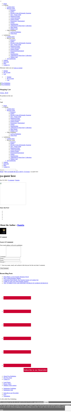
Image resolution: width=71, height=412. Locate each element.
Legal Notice (7, 382)
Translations (6, 396)
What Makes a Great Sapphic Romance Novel (16, 277)
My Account (6, 72)
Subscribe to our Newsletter (11, 393)
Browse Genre (11, 8)
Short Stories (13, 27)
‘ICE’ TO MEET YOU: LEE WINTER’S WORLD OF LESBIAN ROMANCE (25, 283)
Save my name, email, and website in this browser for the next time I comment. (23, 265)
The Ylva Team (7, 378)
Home (5, 3)
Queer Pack (13, 33)
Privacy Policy (7, 384)
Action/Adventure (15, 18)
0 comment (11, 180)
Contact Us (6, 65)
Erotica (12, 11)
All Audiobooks (11, 58)
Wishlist (5, 71)
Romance (13, 10)
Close (1, 410)
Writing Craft (14, 29)
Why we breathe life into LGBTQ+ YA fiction (17, 171)
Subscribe (6, 62)
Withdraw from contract (9, 385)
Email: (2, 260)
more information (38, 402)
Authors (5, 60)
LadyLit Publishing (15, 32)
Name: (2, 258)
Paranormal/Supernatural (17, 51)
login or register (18, 68)
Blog (4, 63)
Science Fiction (14, 19)
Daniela (17, 180)
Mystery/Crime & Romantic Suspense (20, 13)
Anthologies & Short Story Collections (21, 25)
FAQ (4, 394)
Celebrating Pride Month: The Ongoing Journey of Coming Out (20, 280)
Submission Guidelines (9, 388)
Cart (4, 74)
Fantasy (12, 22)
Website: (2, 262)
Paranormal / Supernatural (17, 21)
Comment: (3, 256)
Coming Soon (11, 7)
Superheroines (14, 24)
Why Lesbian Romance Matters (12, 278)
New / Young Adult (15, 14)
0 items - (4, 93)
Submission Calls (8, 390)
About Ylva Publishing (9, 376)
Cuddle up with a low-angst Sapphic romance (15, 281)
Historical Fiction (15, 16)
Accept (46, 402)
